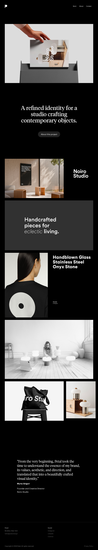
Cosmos (50, 536)
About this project (49, 134)
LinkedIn (50, 534)
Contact (88, 6)
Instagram (51, 531)
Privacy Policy (88, 546)
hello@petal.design (11, 534)
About (81, 6)
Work (74, 6)
